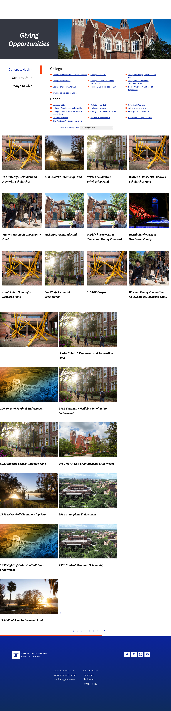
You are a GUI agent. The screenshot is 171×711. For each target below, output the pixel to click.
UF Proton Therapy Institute (140, 117)
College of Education (61, 81)
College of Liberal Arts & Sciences (67, 87)
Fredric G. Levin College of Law (103, 87)
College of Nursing (98, 108)
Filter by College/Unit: (68, 127)
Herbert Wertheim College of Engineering (140, 88)
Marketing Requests (64, 679)
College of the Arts (98, 74)
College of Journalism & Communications (138, 82)
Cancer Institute (60, 105)
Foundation (88, 674)
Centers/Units (22, 77)
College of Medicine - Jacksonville (67, 108)
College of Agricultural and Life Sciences (70, 74)
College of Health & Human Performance (102, 82)
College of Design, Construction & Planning (142, 76)
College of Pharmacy (137, 108)
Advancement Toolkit (65, 674)
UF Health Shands (60, 117)
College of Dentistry (99, 105)
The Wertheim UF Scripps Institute (67, 121)
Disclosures (89, 679)
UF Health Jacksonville (100, 117)
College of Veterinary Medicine (103, 111)
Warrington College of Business (66, 93)
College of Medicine (136, 105)
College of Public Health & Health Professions (67, 112)
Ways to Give (22, 86)
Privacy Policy (90, 683)
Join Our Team (90, 670)
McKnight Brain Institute (138, 111)
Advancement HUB (64, 670)
